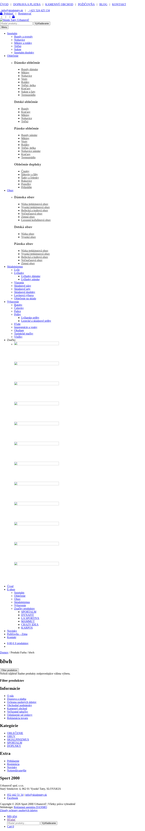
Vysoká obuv (28, 236)
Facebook (12, 797)
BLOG (103, 4)
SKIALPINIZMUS (18, 739)
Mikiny (25, 72)
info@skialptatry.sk (36, 794)
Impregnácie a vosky (25, 327)
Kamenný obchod (17, 708)
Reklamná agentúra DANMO (30, 807)
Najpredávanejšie (16, 770)
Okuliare (19, 330)
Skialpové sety (22, 288)
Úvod (10, 586)
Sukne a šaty (28, 91)
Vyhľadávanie (42, 23)
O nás (10, 695)
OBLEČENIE (15, 733)
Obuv (10, 190)
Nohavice (19, 39)
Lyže (17, 269)
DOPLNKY (14, 745)
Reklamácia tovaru (17, 718)
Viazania (19, 282)
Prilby (17, 314)
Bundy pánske (29, 135)
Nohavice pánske (30, 151)
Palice (17, 311)
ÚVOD (4, 4)
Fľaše (17, 323)
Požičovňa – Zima (17, 634)
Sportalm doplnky (24, 52)
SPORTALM (28, 611)
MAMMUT (28, 621)
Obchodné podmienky (19, 705)
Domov (4, 652)
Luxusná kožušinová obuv (36, 219)
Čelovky (19, 308)
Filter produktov (9, 670)
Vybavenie (13, 301)
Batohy (18, 304)
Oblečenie (12, 55)
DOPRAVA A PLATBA (26, 4)
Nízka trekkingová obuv (34, 204)
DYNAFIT (27, 614)
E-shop (11, 589)
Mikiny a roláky (23, 42)
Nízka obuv (27, 233)
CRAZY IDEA (30, 624)
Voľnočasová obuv (31, 213)
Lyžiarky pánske (30, 279)
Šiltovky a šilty (29, 174)
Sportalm (12, 33)
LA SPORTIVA (30, 618)
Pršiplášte (26, 187)
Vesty (24, 78)
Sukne (17, 49)
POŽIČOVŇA (86, 4)
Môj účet (12, 816)
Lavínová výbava (24, 295)
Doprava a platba (16, 698)
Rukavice (26, 180)
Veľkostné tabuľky (17, 711)
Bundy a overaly (23, 36)
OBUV (11, 736)
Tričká (17, 46)
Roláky (25, 82)
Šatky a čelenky (30, 177)
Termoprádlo (28, 94)
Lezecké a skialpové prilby (36, 320)
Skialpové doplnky (24, 292)
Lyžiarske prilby (30, 317)
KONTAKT (119, 4)
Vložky (18, 336)
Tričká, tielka (28, 85)
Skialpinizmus (15, 266)
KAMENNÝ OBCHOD (59, 4)
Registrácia (13, 764)
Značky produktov (24, 608)
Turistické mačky (23, 333)
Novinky (12, 630)
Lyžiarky (19, 272)
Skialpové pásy (22, 285)
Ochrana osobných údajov (21, 702)
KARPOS (27, 627)
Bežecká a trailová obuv (34, 210)
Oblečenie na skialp (25, 298)
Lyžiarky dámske (30, 276)
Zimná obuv (28, 216)
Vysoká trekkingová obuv (35, 207)
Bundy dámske (29, 69)
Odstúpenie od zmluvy (19, 714)
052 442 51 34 (15, 794)
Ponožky (26, 184)
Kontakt (11, 637)
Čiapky (25, 171)
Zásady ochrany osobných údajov (19, 810)
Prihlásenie (13, 760)
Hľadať (11, 819)
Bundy (25, 108)
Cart (10, 826)
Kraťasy (25, 88)
